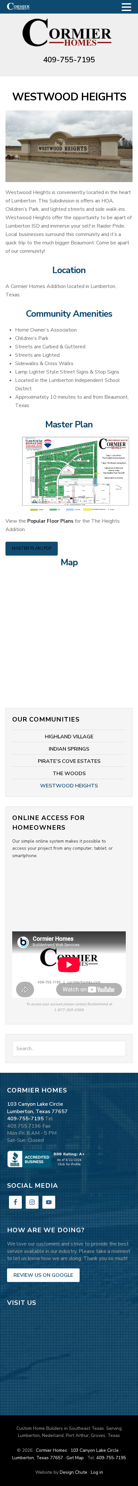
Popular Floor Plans (50, 521)
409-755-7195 (69, 60)
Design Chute (73, 1472)
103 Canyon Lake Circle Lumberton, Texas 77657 (37, 1108)
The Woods (69, 773)
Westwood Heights (69, 785)
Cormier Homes (69, 33)
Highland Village (69, 736)
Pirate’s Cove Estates (69, 761)
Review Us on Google (43, 1275)
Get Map (75, 1458)
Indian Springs (69, 749)
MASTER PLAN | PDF (32, 548)
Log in (97, 1472)
